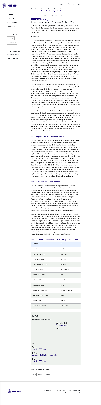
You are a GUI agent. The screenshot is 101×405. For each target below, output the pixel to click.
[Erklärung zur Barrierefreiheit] (79, 4)
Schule (40, 374)
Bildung (34, 374)
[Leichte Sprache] (69, 4)
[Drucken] (53, 36)
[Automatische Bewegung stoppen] (8, 51)
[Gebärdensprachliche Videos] (74, 4)
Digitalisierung (48, 374)
